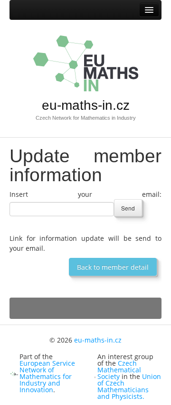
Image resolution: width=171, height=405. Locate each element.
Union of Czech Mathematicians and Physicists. (129, 386)
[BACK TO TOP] (86, 308)
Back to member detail (113, 267)
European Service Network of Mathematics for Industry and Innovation (47, 376)
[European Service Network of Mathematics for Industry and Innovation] (14, 373)
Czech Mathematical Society (119, 370)
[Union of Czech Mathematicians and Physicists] (95, 376)
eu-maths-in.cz (86, 105)
